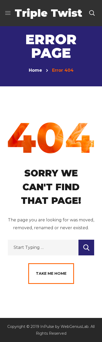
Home (35, 70)
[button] (92, 13)
